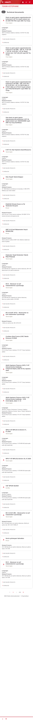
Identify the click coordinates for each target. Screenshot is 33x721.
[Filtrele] (6, 719)
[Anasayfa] (7, 2)
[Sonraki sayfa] (23, 592)
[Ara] (29, 2)
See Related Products (9, 39)
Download (6, 42)
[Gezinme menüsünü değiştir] (2, 2)
